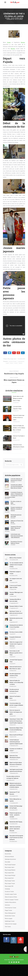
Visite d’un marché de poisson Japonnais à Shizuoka (15, 828)
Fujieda (7, 363)
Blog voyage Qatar (9, 872)
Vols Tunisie (8, 926)
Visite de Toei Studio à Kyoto (18, 437)
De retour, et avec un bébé (16, 632)
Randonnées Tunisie (10, 915)
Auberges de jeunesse (10, 859)
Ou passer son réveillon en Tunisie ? (16, 749)
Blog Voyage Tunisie (10, 880)
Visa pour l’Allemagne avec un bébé (16, 593)
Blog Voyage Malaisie (10, 870)
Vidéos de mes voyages (10, 924)
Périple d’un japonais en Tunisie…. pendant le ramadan (15, 814)
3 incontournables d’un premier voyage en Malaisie (16, 704)
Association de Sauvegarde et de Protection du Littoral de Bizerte (16, 837)
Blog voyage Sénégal (10, 875)
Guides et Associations (10, 902)
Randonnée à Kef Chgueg (16, 821)
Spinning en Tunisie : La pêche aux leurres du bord (16, 612)
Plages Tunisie (8, 910)
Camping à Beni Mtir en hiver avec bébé (15, 600)
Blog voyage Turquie (10, 883)
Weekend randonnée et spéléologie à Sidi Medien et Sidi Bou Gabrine (16, 785)
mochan (16, 363)
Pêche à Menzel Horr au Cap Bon (15, 800)
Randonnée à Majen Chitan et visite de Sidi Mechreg (16, 728)
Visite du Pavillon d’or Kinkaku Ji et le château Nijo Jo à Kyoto (19, 428)
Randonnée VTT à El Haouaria (15, 793)
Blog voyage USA (9, 886)
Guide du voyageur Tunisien (11, 899)
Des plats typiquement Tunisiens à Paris (15, 674)
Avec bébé (7, 862)
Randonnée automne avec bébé (16, 619)
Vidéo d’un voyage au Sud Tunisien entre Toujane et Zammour (16, 644)
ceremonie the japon (13, 361)
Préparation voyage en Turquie (15, 572)
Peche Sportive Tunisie (10, 907)
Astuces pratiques (9, 856)
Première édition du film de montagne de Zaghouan (13, 777)
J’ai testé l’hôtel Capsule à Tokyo (17, 407)
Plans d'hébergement (10, 913)
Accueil (7, 18)
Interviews (7, 905)
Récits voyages (8, 918)
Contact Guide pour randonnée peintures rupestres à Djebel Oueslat (16, 741)
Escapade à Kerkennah (15, 637)
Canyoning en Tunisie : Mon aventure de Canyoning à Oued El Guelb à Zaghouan (16, 721)
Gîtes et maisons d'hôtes (11, 897)
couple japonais (21, 361)
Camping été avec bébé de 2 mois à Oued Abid (16, 626)
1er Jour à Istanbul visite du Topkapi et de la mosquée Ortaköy (16, 564)
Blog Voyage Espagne (10, 864)
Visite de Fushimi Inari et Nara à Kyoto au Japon (18, 417)
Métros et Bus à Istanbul (15, 557)
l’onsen (9, 42)
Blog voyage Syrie (9, 878)
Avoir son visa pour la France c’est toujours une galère (16, 712)
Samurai (20, 363)
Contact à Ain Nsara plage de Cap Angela (16, 807)
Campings (7, 888)
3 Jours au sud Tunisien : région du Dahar (16, 586)
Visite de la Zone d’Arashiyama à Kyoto (18, 446)
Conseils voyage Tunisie (11, 894)
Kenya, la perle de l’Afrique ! (16, 734)
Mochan (13, 48)
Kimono (23, 42)
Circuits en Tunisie (9, 891)
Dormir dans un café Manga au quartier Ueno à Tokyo (18, 398)
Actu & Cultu (8, 853)
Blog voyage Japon (17, 18)
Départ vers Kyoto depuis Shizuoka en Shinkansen (16, 763)
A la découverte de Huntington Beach (14, 690)
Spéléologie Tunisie (9, 921)
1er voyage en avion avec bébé (16, 579)
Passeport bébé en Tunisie (16, 606)
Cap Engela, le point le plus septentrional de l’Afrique (16, 770)
